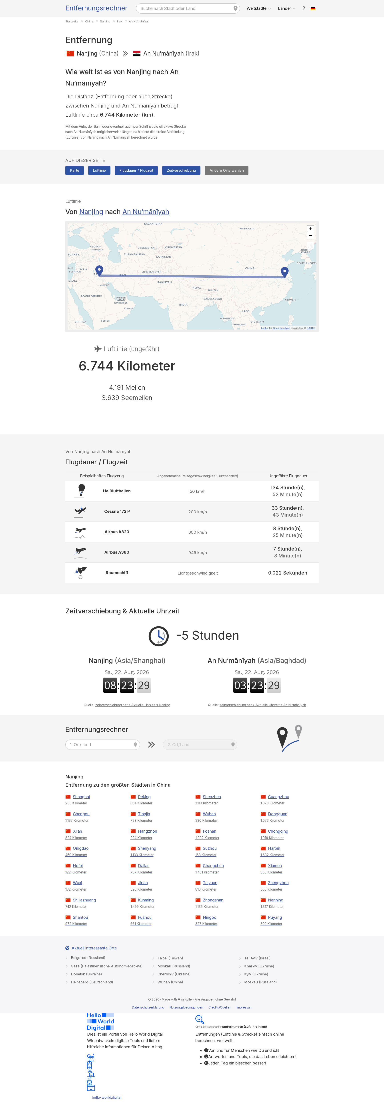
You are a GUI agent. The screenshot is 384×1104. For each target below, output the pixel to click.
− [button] (310, 235)
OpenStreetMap (281, 328)
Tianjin (144, 814)
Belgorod (87, 957)
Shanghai (81, 796)
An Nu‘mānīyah (145, 212)
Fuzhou (145, 917)
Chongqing (278, 831)
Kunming (146, 900)
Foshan (209, 831)
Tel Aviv (257, 958)
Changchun (213, 865)
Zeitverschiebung (181, 170)
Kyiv (255, 974)
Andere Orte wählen (227, 170)
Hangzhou (147, 831)
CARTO (311, 328)
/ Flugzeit (136, 170)
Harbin (274, 848)
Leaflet (264, 328)
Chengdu (81, 814)
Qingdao (81, 848)
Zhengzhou (278, 882)
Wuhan (209, 814)
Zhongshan (213, 900)
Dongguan (277, 814)
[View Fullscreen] (310, 245)
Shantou (80, 917)
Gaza (106, 966)
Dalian (144, 865)
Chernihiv (173, 974)
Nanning (275, 900)
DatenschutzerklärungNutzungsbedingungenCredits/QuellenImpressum (192, 1007)
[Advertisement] (257, 93)
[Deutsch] (313, 8)
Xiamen (275, 865)
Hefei (78, 865)
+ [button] (310, 229)
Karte (74, 170)
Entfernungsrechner (96, 8)
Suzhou (210, 848)
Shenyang (147, 848)
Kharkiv (258, 966)
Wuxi (77, 882)
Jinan (143, 882)
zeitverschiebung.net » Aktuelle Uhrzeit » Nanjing (132, 705)
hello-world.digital (106, 1097)
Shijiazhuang (84, 900)
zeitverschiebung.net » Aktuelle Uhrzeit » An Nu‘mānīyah (263, 705)
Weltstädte (256, 8)
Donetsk (86, 974)
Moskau (173, 966)
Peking (144, 796)
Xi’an (77, 831)
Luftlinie (99, 170)
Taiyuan (210, 882)
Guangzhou (278, 796)
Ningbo (209, 917)
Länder (284, 8)
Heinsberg (91, 982)
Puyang (275, 917)
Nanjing (91, 212)
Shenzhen (212, 796)
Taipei (169, 958)
